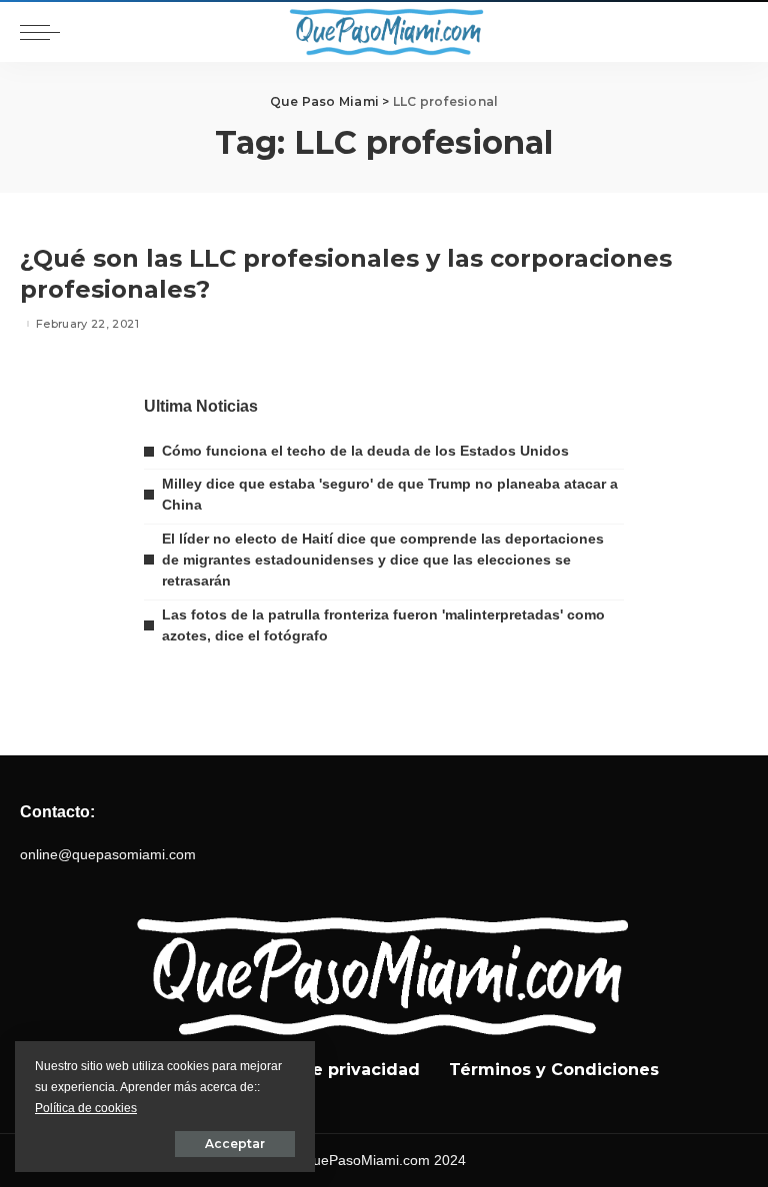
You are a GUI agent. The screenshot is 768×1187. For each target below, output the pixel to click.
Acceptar (235, 1143)
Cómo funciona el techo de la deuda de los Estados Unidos (365, 451)
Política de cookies (86, 1108)
